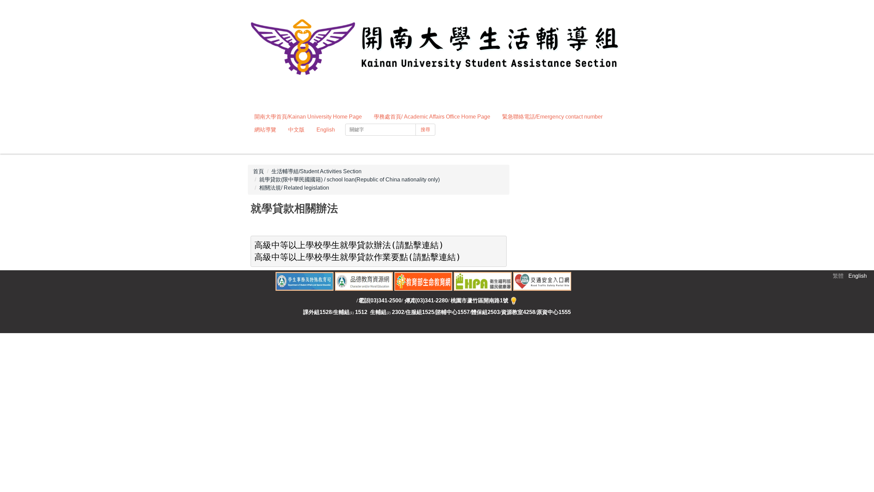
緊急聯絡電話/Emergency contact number (552, 117)
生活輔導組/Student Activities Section (316, 171)
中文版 (296, 130)
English (325, 130)
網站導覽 (265, 130)
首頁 (258, 171)
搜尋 (425, 129)
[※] (514, 300)
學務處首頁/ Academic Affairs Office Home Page (432, 117)
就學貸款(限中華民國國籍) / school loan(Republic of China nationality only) (349, 179)
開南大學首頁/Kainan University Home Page (308, 117)
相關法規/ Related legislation (294, 188)
